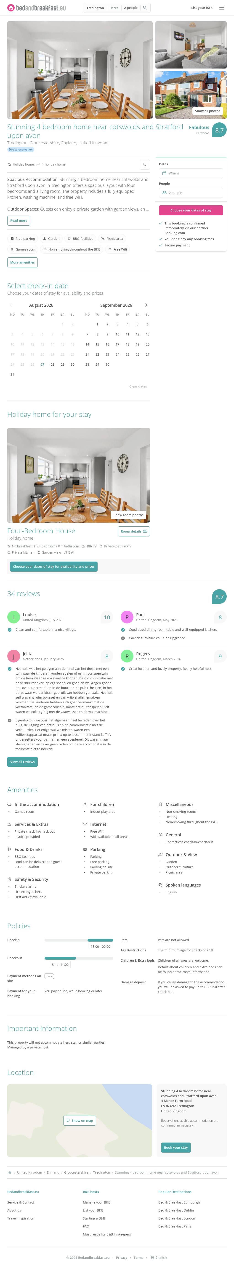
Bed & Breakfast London (176, 1218)
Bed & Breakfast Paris (174, 1226)
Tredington (95, 8)
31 (12, 374)
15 (62, 344)
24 (12, 364)
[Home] (9, 1172)
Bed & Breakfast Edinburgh (179, 1202)
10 (12, 344)
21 (52, 354)
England (68, 142)
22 (62, 354)
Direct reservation (21, 149)
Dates (113, 8)
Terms (138, 1257)
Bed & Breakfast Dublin (176, 1210)
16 (72, 344)
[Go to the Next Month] (146, 305)
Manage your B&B (96, 1202)
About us (14, 1210)
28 (52, 364)
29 (62, 364)
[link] (36, 7)
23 (72, 354)
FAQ (86, 1226)
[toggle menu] (222, 8)
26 (32, 364)
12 (32, 344)
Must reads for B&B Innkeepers (107, 1234)
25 (22, 364)
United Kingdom (93, 142)
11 (22, 344)
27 (42, 364)
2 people (131, 7)
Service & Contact (20, 1202)
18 (22, 354)
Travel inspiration (20, 1218)
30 (72, 364)
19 (32, 354)
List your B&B (93, 1210)
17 (12, 354)
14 (52, 344)
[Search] (145, 8)
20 (42, 354)
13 (42, 344)
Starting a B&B (94, 1218)
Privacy (121, 1257)
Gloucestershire (44, 142)
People (164, 183)
